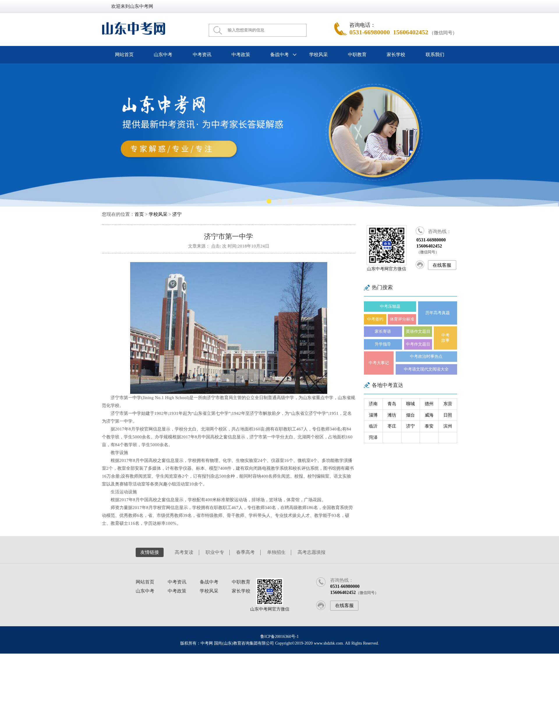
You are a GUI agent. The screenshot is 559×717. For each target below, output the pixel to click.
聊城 (410, 403)
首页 (139, 214)
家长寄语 (383, 331)
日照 (447, 415)
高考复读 (184, 552)
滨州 (447, 426)
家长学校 (396, 54)
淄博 (373, 415)
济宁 (177, 214)
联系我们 (434, 54)
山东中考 (163, 54)
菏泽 (373, 437)
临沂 (373, 426)
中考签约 (375, 319)
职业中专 (215, 552)
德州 (429, 403)
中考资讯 (201, 54)
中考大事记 (379, 363)
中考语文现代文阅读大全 (426, 369)
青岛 (392, 403)
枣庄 (392, 426)
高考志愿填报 (312, 552)
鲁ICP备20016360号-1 (279, 636)
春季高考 (245, 552)
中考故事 (445, 338)
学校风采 (318, 54)
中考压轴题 (390, 306)
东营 (447, 403)
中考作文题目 (418, 344)
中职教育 (357, 54)
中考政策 (240, 54)
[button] (269, 201)
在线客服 (442, 265)
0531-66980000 (369, 32)
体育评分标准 (402, 319)
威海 (429, 415)
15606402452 (410, 32)
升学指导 (383, 344)
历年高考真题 (437, 313)
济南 (373, 403)
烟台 (410, 415)
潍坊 (392, 415)
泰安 (429, 426)
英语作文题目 (418, 331)
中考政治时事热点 (426, 356)
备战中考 (209, 581)
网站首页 (124, 54)
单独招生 (276, 552)
